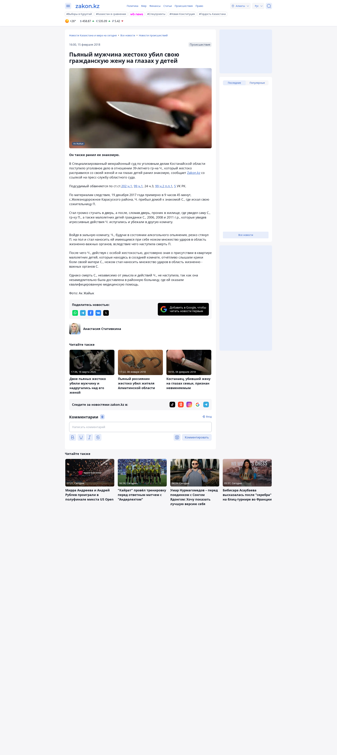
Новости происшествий (153, 35)
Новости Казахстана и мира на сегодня (93, 35)
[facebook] (90, 313)
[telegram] (83, 313)
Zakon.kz (193, 173)
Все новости (127, 35)
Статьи (167, 6)
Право (199, 6)
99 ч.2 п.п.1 (163, 186)
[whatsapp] (75, 313)
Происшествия (184, 6)
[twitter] (106, 313)
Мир (144, 6)
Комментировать (197, 437)
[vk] (98, 313)
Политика (132, 6)
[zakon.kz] (87, 6)
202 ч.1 (126, 186)
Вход (209, 416)
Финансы (155, 6)
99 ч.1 (138, 186)
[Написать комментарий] (140, 427)
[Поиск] (269, 6)
